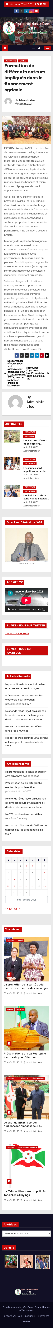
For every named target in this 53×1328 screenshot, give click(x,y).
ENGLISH (26, 1321)
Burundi (11, 940)
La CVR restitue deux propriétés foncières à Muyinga (25, 1193)
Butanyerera (30, 464)
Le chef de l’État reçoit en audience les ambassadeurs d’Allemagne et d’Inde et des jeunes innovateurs (25, 715)
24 (33, 886)
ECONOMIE (30, 1316)
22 (20, 886)
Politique (20, 1009)
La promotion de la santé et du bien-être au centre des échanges (26, 986)
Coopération (23, 1078)
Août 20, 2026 (30, 447)
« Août (8, 909)
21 (14, 886)
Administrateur (27, 100)
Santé (20, 940)
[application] (26, 600)
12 (44, 873)
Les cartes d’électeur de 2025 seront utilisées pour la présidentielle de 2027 (26, 742)
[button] (39, 48)
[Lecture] (9, 609)
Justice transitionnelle (27, 1147)
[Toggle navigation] (33, 48)
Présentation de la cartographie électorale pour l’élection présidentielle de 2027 (24, 700)
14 (14, 879)
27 (8, 892)
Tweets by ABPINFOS (17, 633)
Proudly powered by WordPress (18, 1307)
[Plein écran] (43, 609)
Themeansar (27, 1310)
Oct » (17, 909)
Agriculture (11, 61)
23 (26, 886)
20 (8, 886)
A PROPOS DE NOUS (13, 1316)
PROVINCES (43, 1316)
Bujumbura (29, 436)
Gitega (10, 1009)
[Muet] (39, 609)
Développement (38, 1078)
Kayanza (23, 61)
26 (44, 886)
